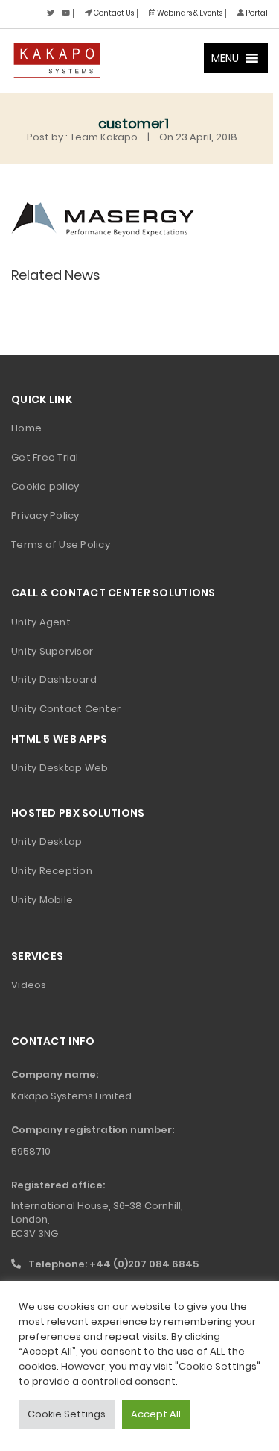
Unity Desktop (46, 841)
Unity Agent (41, 622)
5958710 (31, 1151)
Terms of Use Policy (60, 544)
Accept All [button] (156, 1414)
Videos (29, 985)
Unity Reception (51, 871)
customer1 (133, 123)
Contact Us (113, 13)
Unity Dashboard (54, 680)
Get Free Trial (45, 457)
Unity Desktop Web (59, 768)
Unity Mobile (42, 900)
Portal (256, 13)
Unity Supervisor (52, 651)
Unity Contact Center (66, 709)
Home (26, 428)
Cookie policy (45, 486)
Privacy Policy (45, 515)
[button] (225, 58)
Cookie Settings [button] (67, 1414)
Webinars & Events (188, 13)
